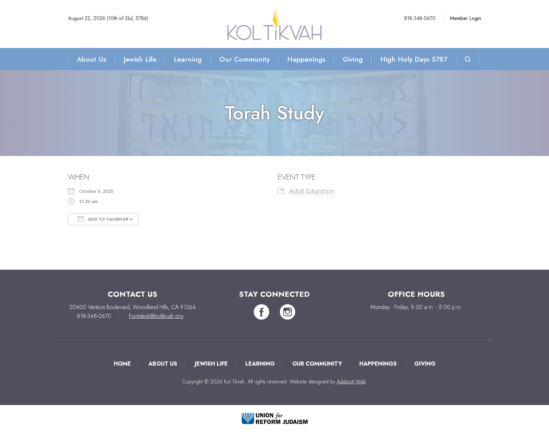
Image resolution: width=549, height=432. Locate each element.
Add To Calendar (108, 219)
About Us (91, 59)
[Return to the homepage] (274, 24)
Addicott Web (351, 381)
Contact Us (132, 294)
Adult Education (311, 191)
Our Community (244, 59)
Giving (353, 59)
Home (122, 364)
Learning (188, 59)
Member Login (465, 18)
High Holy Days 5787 (413, 59)
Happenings (306, 59)
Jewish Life (140, 59)
